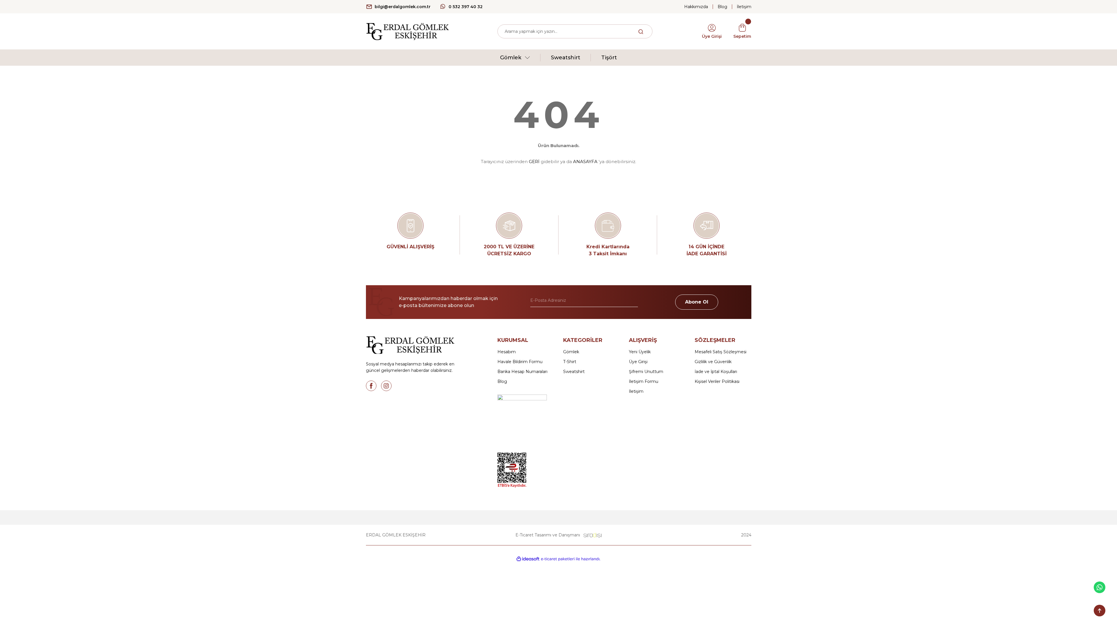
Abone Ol (696, 302)
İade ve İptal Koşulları (716, 371)
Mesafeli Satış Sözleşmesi (720, 351)
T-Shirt (569, 361)
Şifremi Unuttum (646, 371)
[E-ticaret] (558, 559)
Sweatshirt (574, 371)
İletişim (636, 391)
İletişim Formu (643, 381)
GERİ (534, 161)
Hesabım (506, 351)
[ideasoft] (528, 559)
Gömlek (571, 351)
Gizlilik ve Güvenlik (713, 361)
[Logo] (407, 31)
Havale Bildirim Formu (520, 361)
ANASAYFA (585, 161)
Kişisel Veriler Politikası (717, 381)
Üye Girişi (638, 361)
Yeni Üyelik (640, 351)
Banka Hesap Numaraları (522, 371)
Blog (502, 381)
